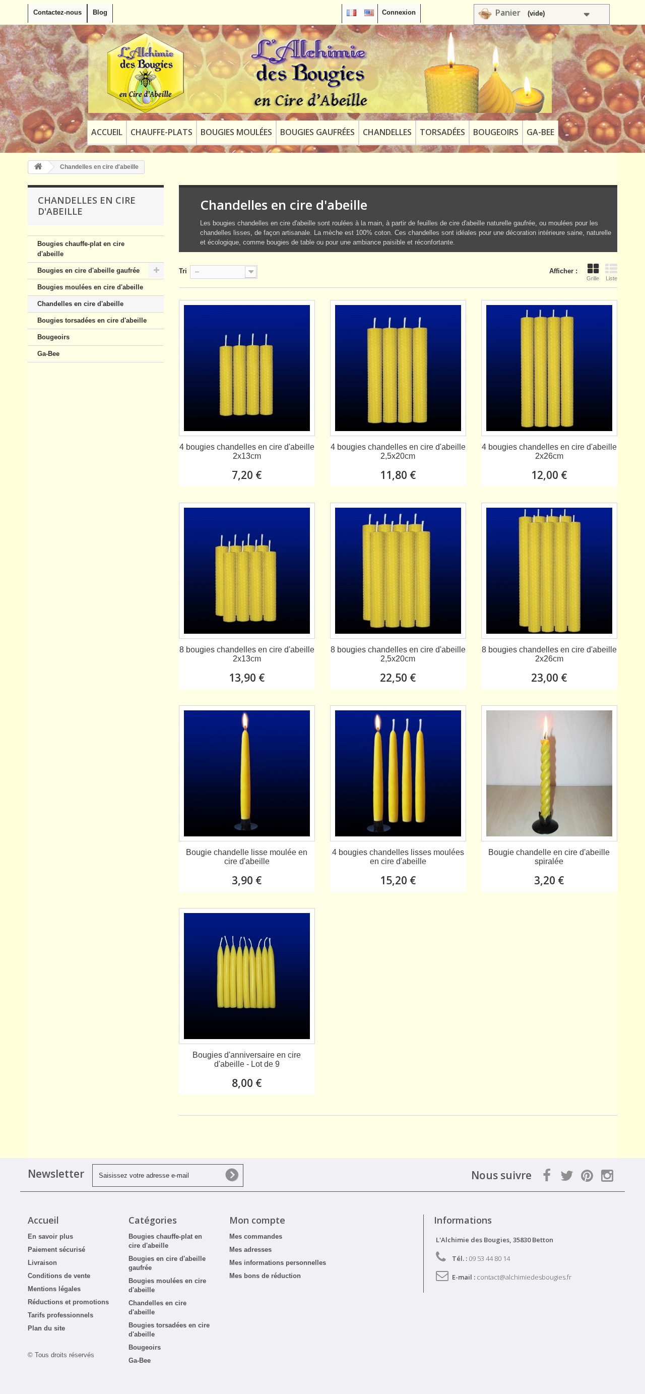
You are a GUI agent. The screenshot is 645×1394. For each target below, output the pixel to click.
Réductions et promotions (68, 1302)
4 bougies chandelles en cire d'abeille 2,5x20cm (398, 451)
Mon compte (257, 1220)
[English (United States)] (369, 12)
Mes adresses (250, 1249)
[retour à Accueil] (38, 167)
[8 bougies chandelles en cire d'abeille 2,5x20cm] (398, 571)
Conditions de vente (59, 1276)
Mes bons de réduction (265, 1276)
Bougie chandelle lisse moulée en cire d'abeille (246, 857)
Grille (593, 278)
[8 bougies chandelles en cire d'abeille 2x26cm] (549, 571)
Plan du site (46, 1328)
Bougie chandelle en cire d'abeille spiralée (549, 857)
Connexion (399, 12)
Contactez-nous (57, 12)
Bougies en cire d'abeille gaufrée (88, 270)
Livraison (42, 1262)
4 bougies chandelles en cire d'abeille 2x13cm (246, 451)
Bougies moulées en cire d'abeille (90, 287)
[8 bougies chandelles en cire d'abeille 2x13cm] (247, 571)
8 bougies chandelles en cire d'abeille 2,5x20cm (398, 654)
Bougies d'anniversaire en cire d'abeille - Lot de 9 (246, 1059)
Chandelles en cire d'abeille (80, 304)
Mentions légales (54, 1289)
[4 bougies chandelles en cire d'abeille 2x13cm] (247, 368)
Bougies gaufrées (317, 132)
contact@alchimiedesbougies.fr (524, 1277)
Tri (183, 271)
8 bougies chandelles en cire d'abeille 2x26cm (549, 654)
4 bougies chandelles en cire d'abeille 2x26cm (549, 451)
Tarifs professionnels (60, 1315)
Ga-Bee (540, 132)
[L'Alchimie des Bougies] (320, 72)
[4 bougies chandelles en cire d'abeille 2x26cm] (549, 368)
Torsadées (442, 132)
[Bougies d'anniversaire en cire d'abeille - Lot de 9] (247, 976)
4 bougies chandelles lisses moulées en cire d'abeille (398, 857)
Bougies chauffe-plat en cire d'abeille (80, 249)
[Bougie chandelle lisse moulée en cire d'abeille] (247, 773)
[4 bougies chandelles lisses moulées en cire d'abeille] (398, 773)
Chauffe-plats (161, 132)
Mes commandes (255, 1236)
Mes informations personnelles (277, 1262)
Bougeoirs (496, 132)
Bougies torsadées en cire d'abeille (92, 320)
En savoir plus (50, 1236)
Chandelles (387, 132)
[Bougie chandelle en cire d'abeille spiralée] (549, 773)
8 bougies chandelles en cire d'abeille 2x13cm (246, 654)
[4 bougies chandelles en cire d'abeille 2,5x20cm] (398, 368)
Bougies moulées (236, 132)
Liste (611, 278)
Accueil (106, 132)
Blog (100, 12)
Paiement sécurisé (56, 1249)
